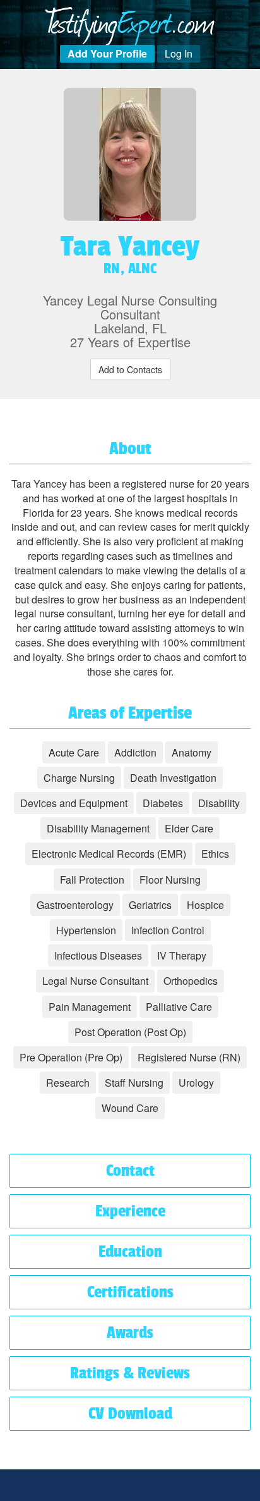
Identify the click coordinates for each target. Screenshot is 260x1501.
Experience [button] (130, 1211)
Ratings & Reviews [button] (130, 1373)
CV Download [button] (130, 1413)
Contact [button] (130, 1170)
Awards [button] (130, 1332)
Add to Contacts (130, 369)
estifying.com (130, 21)
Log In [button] (178, 53)
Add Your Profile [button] (107, 53)
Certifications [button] (130, 1292)
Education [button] (130, 1251)
